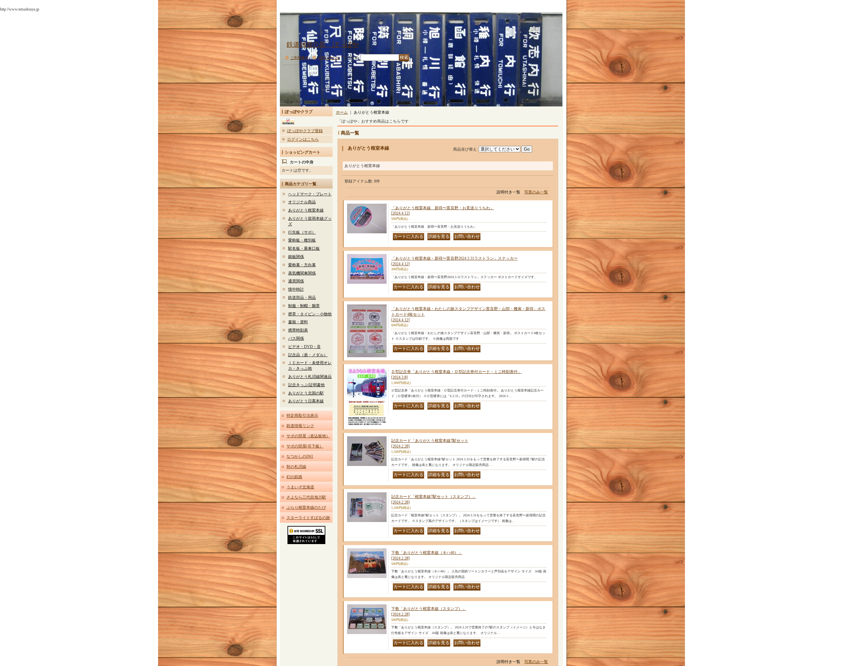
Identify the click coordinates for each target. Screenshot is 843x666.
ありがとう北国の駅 (306, 393)
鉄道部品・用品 (302, 297)
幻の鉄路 (294, 477)
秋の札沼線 (296, 466)
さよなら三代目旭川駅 (306, 497)
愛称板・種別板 (302, 240)
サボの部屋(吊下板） (304, 446)
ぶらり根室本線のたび (306, 507)
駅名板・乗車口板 (304, 248)
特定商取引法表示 (302, 415)
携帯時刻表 (298, 330)
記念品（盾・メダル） (308, 355)
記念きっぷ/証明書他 (306, 385)
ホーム (342, 112)
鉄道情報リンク (300, 425)
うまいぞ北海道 (300, 487)
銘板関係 (296, 256)
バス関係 (296, 338)
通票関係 (296, 281)
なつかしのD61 (299, 456)
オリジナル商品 (302, 202)
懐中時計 (296, 289)
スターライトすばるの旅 (308, 517)
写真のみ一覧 (536, 192)
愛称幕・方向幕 (302, 265)
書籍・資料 (298, 322)
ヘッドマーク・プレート (310, 194)
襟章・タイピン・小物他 (310, 314)
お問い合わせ (329, 58)
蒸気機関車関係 (302, 273)
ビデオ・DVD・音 (304, 346)
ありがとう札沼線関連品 (310, 376)
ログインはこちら (303, 139)
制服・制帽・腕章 (304, 306)
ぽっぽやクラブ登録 (305, 131)
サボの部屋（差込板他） (308, 436)
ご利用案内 (299, 58)
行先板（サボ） (302, 232)
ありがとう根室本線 (306, 210)
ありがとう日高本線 (306, 401)
